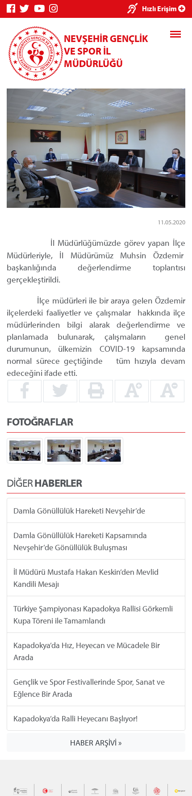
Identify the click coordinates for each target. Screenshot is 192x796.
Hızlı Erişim (160, 8)
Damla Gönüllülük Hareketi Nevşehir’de (79, 510)
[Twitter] (27, 9)
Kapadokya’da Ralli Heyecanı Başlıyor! (75, 718)
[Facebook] (13, 9)
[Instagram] (55, 9)
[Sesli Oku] (134, 9)
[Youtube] (41, 9)
